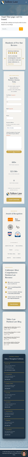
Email (9, 108)
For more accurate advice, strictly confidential (12, 125)
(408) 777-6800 (7, 397)
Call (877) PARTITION (14, 199)
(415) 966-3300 (7, 416)
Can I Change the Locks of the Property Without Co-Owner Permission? (12, 337)
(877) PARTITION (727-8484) (10, 370)
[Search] (21, 29)
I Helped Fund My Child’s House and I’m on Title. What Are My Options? (12, 327)
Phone (7, 115)
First (7, 96)
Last (7, 101)
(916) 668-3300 (7, 434)
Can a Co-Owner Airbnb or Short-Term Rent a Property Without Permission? (12, 343)
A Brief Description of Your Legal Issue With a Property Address (13, 134)
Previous (5, 58)
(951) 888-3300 (7, 425)
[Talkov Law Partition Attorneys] (9, 2)
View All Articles (14, 304)
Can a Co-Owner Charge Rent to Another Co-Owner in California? (12, 332)
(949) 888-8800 (7, 388)
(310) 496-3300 (7, 379)
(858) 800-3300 (7, 407)
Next (23, 58)
